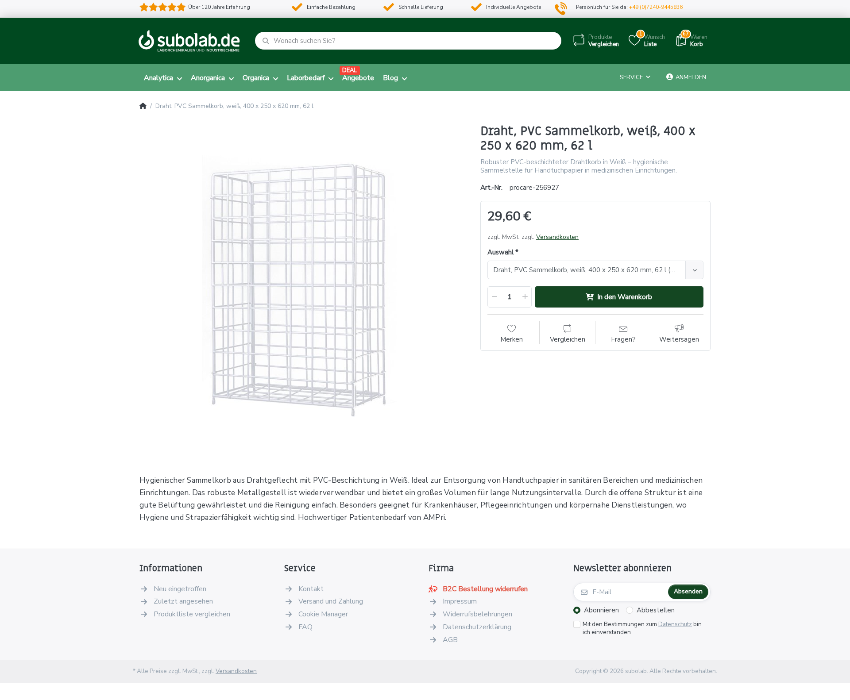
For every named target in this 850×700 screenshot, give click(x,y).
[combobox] (595, 270)
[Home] (143, 106)
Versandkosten (557, 237)
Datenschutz (675, 624)
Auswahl (500, 252)
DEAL (349, 70)
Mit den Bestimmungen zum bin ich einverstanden (642, 628)
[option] (303, 287)
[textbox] (588, 270)
